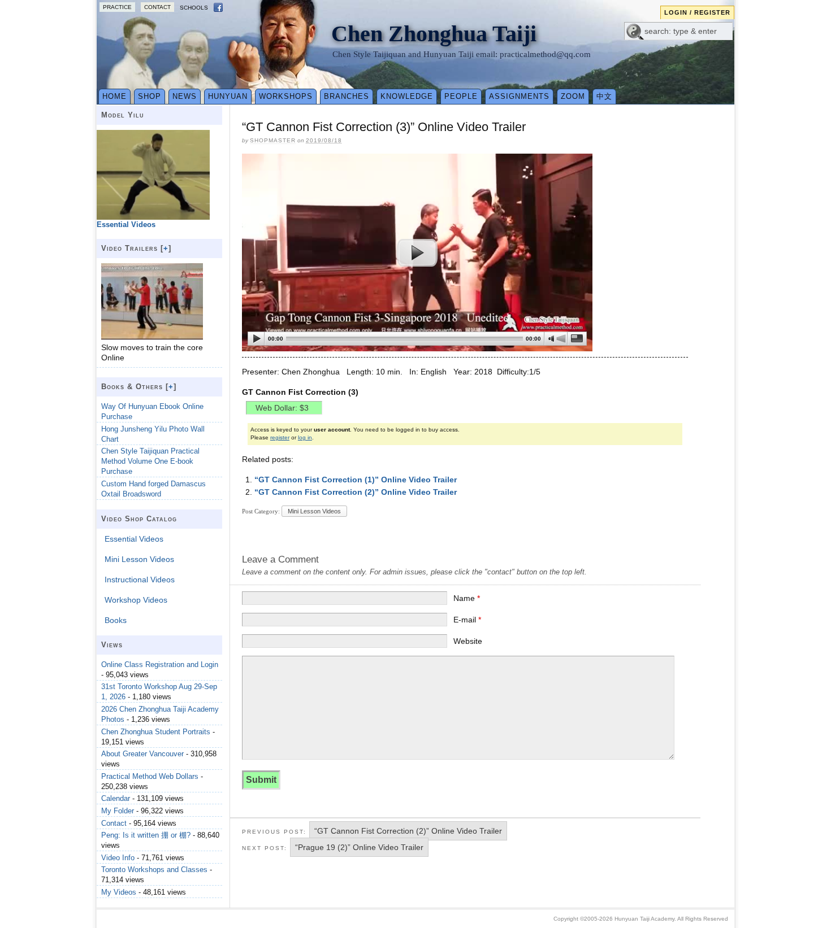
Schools (194, 8)
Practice (117, 7)
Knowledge (406, 96)
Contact (157, 7)
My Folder (117, 811)
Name (466, 598)
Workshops (286, 96)
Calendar (115, 798)
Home (114, 96)
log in (305, 437)
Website (467, 641)
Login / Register (697, 12)
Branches (346, 96)
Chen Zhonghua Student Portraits (155, 731)
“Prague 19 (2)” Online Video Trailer (359, 847)
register (279, 437)
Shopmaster (273, 140)
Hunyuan (228, 96)
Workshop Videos (136, 599)
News (184, 96)
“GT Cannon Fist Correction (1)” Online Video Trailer (355, 479)
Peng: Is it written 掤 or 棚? (146, 835)
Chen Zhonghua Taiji (433, 33)
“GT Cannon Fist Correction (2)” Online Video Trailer (355, 491)
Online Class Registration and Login (159, 664)
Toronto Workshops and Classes (154, 869)
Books (116, 620)
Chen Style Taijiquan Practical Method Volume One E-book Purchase (150, 461)
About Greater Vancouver (142, 754)
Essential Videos (134, 538)
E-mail (467, 619)
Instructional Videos (140, 579)
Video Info (118, 857)
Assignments (519, 96)
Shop (149, 96)
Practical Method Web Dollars (149, 776)
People (461, 96)
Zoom (573, 96)
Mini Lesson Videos (314, 511)
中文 (604, 96)
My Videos (118, 892)
